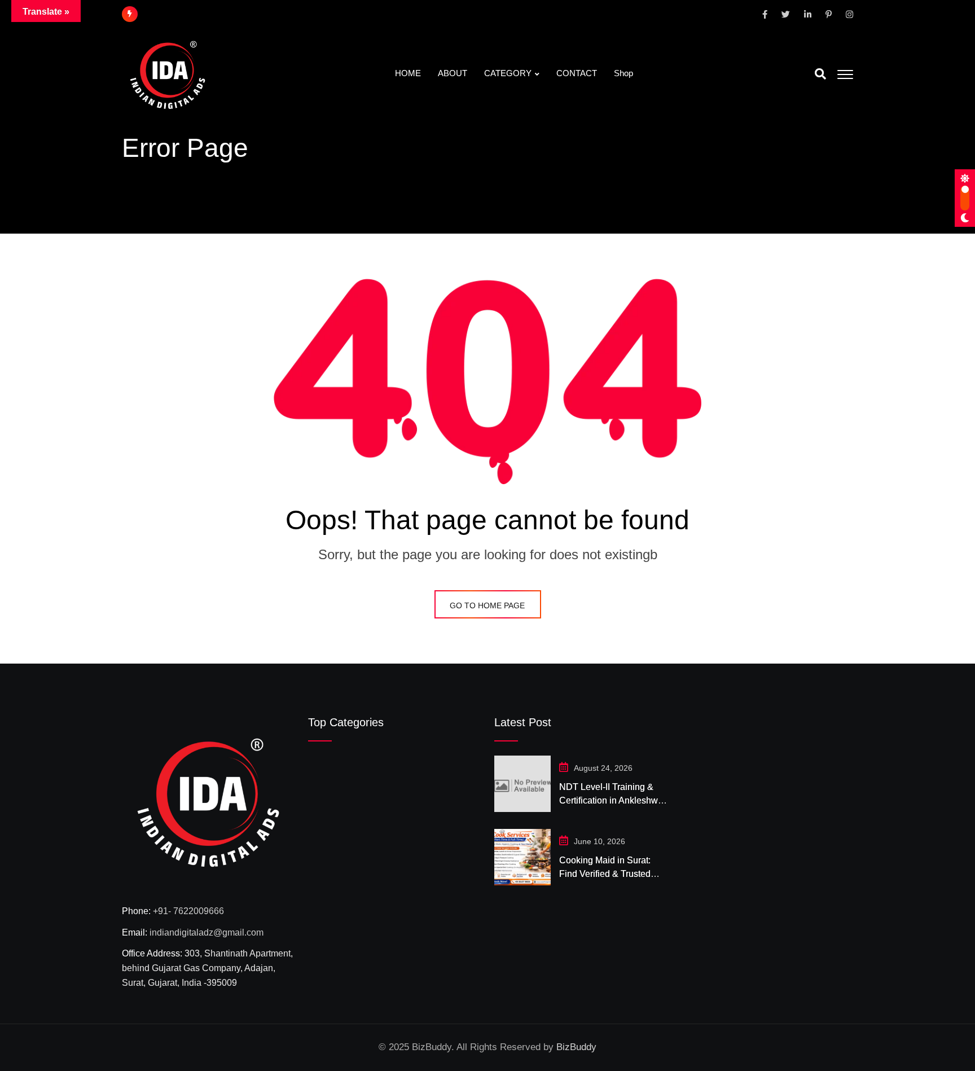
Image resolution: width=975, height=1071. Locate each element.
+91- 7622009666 (188, 911)
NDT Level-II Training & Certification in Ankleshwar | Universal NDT (612, 800)
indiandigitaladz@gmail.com (206, 932)
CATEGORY (508, 73)
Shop (623, 73)
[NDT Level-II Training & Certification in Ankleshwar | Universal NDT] (522, 784)
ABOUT (452, 73)
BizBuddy (576, 1047)
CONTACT (576, 73)
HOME (408, 73)
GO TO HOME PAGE (487, 605)
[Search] (820, 74)
